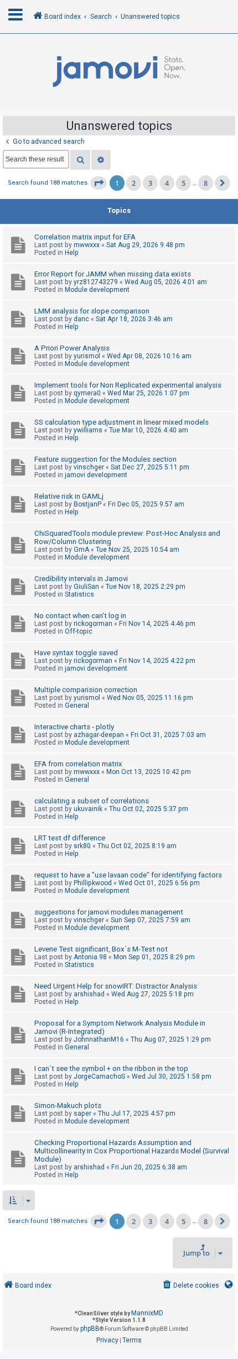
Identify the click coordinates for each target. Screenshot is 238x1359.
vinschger (89, 467)
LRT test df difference (69, 838)
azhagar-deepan (99, 735)
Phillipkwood (93, 883)
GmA (81, 549)
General (77, 705)
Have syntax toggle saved (76, 653)
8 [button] (206, 183)
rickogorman (93, 624)
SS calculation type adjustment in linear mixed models (121, 422)
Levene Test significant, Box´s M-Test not (101, 949)
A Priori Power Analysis (72, 348)
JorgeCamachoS (99, 1076)
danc (81, 319)
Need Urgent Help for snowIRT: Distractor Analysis (115, 986)
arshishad (89, 994)
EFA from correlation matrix (78, 764)
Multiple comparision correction (85, 690)
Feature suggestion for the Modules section (105, 459)
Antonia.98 (90, 957)
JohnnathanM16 (99, 1039)
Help (72, 253)
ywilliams (88, 430)
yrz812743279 (96, 282)
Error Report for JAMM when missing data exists (112, 274)
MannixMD (147, 1313)
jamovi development (96, 475)
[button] (98, 183)
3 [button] (150, 183)
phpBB (90, 1328)
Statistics (79, 594)
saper (82, 1113)
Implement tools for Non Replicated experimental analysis (127, 385)
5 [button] (183, 183)
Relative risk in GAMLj (69, 496)
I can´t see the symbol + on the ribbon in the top (111, 1068)
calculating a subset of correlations (91, 801)
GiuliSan (86, 586)
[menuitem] (190, 1286)
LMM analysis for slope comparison (91, 311)
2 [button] (134, 183)
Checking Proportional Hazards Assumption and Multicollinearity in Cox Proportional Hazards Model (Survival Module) (131, 1150)
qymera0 (87, 393)
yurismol (87, 356)
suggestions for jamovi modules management (108, 912)
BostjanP (87, 504)
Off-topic (78, 631)
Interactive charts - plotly (74, 727)
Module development (97, 290)
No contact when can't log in (80, 615)
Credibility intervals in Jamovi (81, 578)
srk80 (82, 846)
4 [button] (167, 183)
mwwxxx (87, 245)
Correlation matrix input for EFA (85, 237)
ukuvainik (88, 809)
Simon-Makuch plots (67, 1105)
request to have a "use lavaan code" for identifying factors (128, 875)
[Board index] (119, 71)
